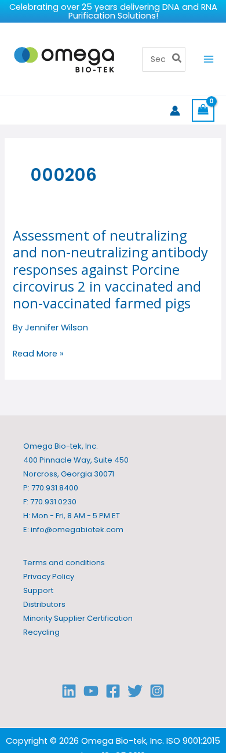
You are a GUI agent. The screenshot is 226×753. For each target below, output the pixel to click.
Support (38, 590)
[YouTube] (91, 691)
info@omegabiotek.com (77, 529)
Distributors (44, 604)
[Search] (177, 60)
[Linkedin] (68, 691)
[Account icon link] (175, 111)
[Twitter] (135, 691)
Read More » (38, 354)
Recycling (41, 632)
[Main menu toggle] (208, 59)
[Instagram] (157, 691)
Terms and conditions (64, 562)
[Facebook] (113, 691)
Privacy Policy (48, 576)
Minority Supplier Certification (78, 618)
